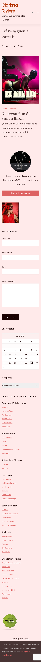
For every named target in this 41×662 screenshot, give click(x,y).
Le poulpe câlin (7, 423)
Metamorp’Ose (7, 411)
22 (31, 358)
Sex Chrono (6, 552)
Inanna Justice (7, 574)
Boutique (5, 468)
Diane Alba (6, 567)
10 (4, 354)
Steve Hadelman (8, 536)
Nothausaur (6, 426)
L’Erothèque (6, 517)
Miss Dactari (6, 479)
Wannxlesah (6, 594)
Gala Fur (5, 598)
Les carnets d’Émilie (9, 590)
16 (37, 354)
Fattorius (5, 510)
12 (15, 354)
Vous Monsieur (7, 419)
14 (26, 354)
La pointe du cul (7, 540)
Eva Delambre (7, 548)
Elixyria (4, 445)
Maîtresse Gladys (8, 571)
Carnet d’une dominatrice (11, 563)
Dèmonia (5, 407)
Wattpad (5, 464)
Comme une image (9, 499)
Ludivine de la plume (9, 483)
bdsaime (5, 582)
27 (21, 363)
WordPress (16, 651)
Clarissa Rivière (10, 8)
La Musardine (7, 438)
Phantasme (6, 544)
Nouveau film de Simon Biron (16, 116)
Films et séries (9, 108)
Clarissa (5, 136)
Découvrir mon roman (20, 193)
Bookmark (5, 453)
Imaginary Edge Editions (10, 449)
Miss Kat (5, 491)
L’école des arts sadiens (10, 578)
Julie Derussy (6, 495)
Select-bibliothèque (9, 525)
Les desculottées (8, 487)
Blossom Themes (29, 648)
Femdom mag (7, 586)
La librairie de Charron (10, 513)
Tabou (4, 441)
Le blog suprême (8, 521)
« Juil (6, 336)
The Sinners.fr (7, 415)
